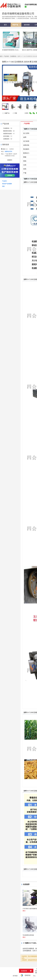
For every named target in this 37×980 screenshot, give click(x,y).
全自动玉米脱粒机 (28, 948)
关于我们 (15, 976)
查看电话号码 (8, 151)
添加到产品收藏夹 (7, 184)
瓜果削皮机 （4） (8, 139)
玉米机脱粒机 (27, 951)
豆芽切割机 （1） (8, 136)
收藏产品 (6, 113)
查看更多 (9, 160)
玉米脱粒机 (13, 56)
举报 (15, 113)
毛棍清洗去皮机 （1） (9, 133)
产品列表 (6, 56)
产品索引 (4, 181)
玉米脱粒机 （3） (8, 128)
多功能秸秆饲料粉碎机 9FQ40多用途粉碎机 (14, 50)
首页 (1, 56)
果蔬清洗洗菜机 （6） (9, 131)
